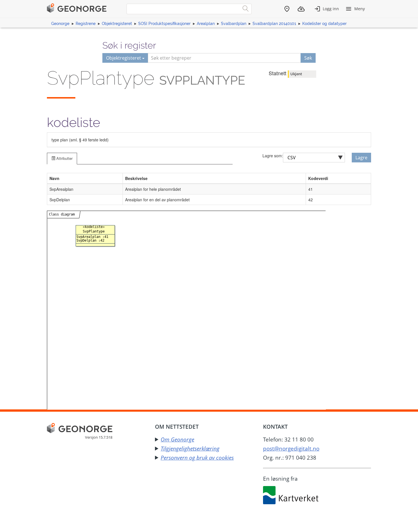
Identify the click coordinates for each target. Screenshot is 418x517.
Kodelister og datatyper (324, 23)
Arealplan (206, 23)
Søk (308, 58)
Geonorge (60, 23)
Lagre (361, 157)
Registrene (86, 23)
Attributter (64, 158)
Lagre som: (272, 155)
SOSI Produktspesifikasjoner (164, 23)
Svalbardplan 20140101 (274, 23)
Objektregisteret (117, 23)
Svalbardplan (233, 23)
